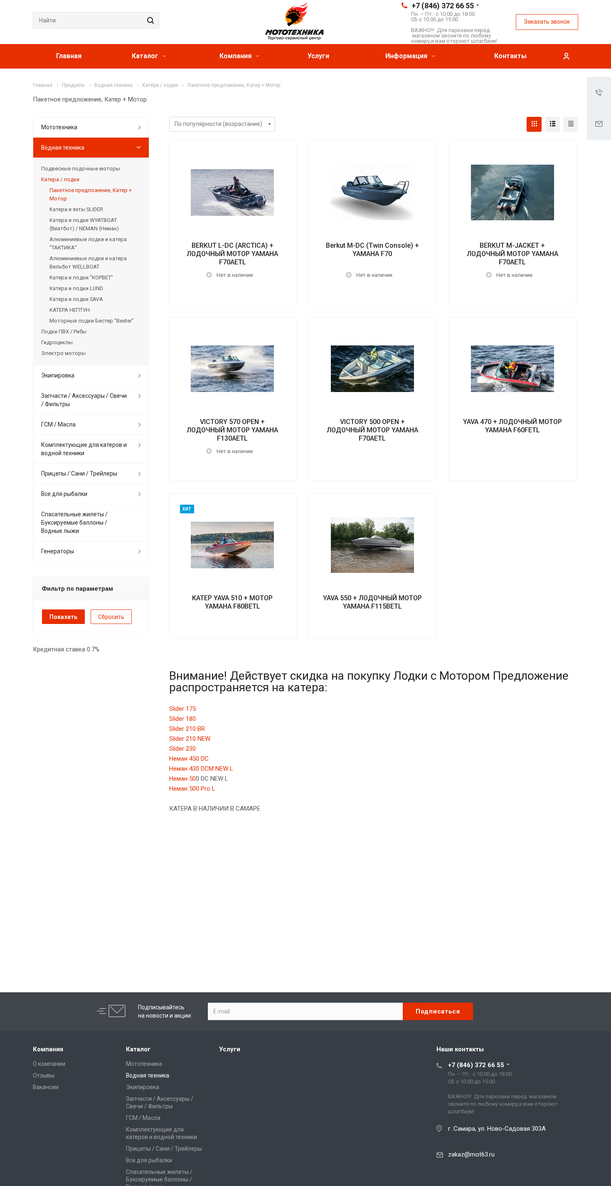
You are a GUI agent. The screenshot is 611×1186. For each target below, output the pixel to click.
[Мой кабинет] (566, 56)
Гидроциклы (57, 342)
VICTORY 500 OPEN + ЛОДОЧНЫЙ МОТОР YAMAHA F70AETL (372, 430)
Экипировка (57, 375)
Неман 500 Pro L (192, 788)
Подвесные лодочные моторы (80, 168)
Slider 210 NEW (189, 738)
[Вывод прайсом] (570, 124)
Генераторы (57, 551)
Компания (236, 56)
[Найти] (149, 20)
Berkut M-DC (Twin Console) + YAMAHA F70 (372, 250)
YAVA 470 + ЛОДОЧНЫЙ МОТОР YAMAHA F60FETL (512, 426)
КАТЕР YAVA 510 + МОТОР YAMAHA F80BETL (232, 602)
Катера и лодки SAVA (76, 299)
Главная (68, 56)
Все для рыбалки (64, 494)
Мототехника (59, 127)
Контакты (510, 56)
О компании (49, 1063)
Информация (407, 56)
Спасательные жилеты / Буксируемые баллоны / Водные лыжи (74, 522)
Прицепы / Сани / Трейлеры (79, 473)
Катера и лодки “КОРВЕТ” (81, 277)
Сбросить (111, 617)
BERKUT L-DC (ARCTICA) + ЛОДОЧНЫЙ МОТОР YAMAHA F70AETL (232, 254)
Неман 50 (182, 778)
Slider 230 (182, 748)
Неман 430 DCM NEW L (201, 768)
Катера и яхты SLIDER (76, 209)
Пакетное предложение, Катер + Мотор (90, 194)
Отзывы (43, 1075)
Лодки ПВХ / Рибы (63, 331)
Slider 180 (182, 718)
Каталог (146, 56)
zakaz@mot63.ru (471, 1154)
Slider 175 (182, 709)
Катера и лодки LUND (76, 288)
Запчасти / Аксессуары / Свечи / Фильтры (84, 399)
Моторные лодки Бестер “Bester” (91, 321)
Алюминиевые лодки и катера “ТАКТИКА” (88, 243)
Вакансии (46, 1087)
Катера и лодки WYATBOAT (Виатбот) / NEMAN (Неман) (84, 224)
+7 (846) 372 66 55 (442, 5)
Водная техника (62, 147)
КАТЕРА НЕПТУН (69, 310)
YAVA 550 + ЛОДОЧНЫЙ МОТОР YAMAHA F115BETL (372, 602)
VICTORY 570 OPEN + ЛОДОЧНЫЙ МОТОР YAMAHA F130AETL (232, 430)
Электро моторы (63, 353)
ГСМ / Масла (58, 424)
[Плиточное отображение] (534, 124)
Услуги (318, 56)
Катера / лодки (60, 179)
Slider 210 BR (187, 728)
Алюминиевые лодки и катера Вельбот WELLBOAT (88, 262)
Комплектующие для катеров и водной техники (84, 448)
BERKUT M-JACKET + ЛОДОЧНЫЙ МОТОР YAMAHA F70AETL (512, 254)
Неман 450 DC (189, 758)
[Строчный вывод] (552, 124)
